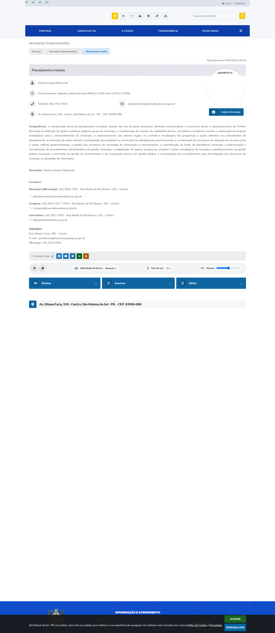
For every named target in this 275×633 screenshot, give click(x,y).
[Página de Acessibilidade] (115, 16)
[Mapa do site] (165, 16)
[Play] (34, 268)
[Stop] (42, 268)
